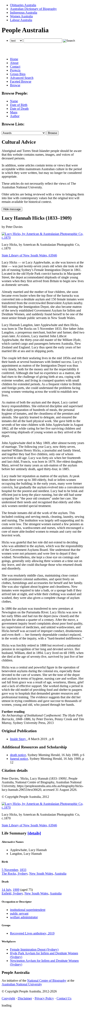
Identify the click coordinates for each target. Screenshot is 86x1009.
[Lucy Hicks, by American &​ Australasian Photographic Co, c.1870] (43, 237)
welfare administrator (24, 917)
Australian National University (22, 984)
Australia (60, 873)
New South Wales (41, 873)
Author (14, 116)
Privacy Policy (44, 998)
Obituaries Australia (23, 5)
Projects (15, 70)
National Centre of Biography (46, 980)
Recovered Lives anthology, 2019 (32, 933)
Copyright (8, 998)
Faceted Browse (20, 81)
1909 (16, 889)
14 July (6, 889)
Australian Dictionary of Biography (33, 9)
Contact (15, 66)
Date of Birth (18, 105)
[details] (34, 833)
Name (14, 101)
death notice (18, 755)
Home (14, 59)
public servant (19, 913)
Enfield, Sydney (12, 893)
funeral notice (19, 758)
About (14, 63)
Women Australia (21, 16)
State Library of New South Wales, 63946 (29, 255)
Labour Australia (21, 20)
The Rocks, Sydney (15, 873)
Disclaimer (25, 998)
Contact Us (64, 998)
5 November (10, 870)
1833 (23, 870)
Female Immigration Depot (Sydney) (34, 949)
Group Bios (17, 74)
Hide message (12, 209)
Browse (15, 85)
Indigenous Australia (23, 12)
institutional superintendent (27, 909)
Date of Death (19, 108)
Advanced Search (21, 77)
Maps (13, 112)
